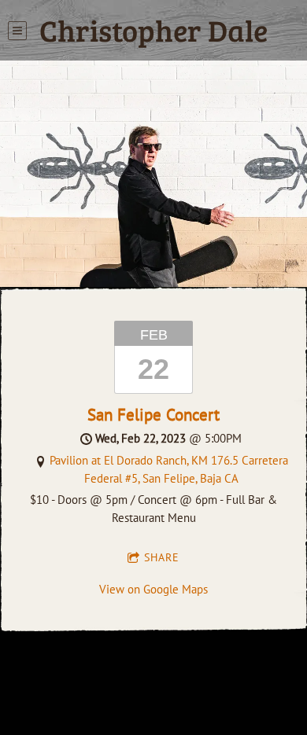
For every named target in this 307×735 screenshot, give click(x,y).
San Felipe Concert (153, 414)
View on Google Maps (153, 589)
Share (161, 557)
